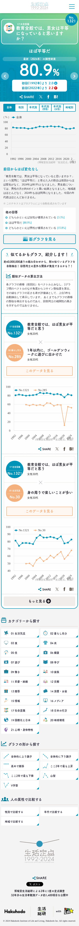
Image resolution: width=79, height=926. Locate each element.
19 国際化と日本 (21, 720)
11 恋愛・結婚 (19, 681)
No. (5, 77)
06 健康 (54, 652)
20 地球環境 (57, 720)
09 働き (15, 672)
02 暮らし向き (58, 633)
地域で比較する (14, 821)
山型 (53, 775)
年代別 (33, 107)
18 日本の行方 (58, 710)
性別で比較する (14, 812)
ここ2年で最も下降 (22, 775)
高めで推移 (17, 766)
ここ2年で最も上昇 (61, 766)
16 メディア (57, 701)
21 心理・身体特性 (22, 729)
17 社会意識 (18, 710)
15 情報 (15, 701)
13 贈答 (15, 691)
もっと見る (39, 600)
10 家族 (54, 672)
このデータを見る (39, 370)
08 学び (54, 662)
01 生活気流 (18, 633)
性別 (21, 107)
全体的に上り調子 (21, 756)
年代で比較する (53, 812)
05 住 (14, 652)
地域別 (69, 107)
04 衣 (53, 643)
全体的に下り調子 (60, 756)
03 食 (14, 643)
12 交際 (54, 681)
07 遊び (15, 662)
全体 (9, 107)
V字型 (14, 785)
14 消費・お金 (58, 691)
